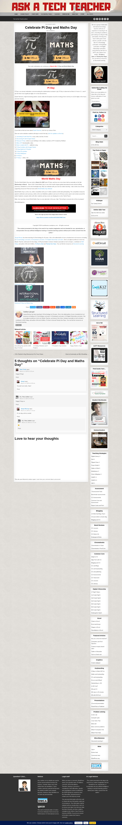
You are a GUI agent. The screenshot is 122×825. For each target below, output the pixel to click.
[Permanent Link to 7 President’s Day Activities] (60, 337)
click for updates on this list (55, 133)
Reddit (53, 307)
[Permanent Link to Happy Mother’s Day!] (78, 337)
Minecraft (93, 723)
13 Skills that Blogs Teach (98, 514)
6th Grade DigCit (95, 610)
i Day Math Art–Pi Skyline (24, 149)
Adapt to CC (94, 557)
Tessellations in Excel (97, 630)
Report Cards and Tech (97, 505)
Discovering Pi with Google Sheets (25, 138)
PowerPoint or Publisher (97, 706)
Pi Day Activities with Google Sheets (26, 147)
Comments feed (95, 755)
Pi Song (18, 157)
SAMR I (93, 477)
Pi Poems (19, 155)
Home (16, 14)
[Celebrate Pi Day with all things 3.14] (29, 282)
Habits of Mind (95, 468)
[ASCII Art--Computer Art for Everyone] (95, 156)
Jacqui (31, 312)
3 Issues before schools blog (99, 516)
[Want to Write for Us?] (103, 156)
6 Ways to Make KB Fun (97, 671)
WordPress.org (95, 758)
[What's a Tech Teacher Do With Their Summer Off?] (103, 174)
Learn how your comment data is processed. (48, 479)
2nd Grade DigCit (96, 598)
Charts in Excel (95, 621)
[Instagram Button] (105, 19)
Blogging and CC (95, 519)
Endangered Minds (96, 537)
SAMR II (93, 480)
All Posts (90, 14)
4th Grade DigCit (95, 604)
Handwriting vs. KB (96, 683)
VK (58, 307)
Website (19, 325)
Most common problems (98, 726)
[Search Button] (108, 19)
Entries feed (94, 752)
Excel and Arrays (96, 624)
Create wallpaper (95, 663)
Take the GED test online (98, 212)
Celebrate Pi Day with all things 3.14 (25, 284)
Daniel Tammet (37, 130)
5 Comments (51, 30)
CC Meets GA (95, 534)
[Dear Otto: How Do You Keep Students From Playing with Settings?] (95, 174)
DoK (92, 459)
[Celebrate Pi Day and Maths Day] (29, 263)
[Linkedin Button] (102, 19)
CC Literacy (94, 531)
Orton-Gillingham (96, 474)
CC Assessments (96, 497)
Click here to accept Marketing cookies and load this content (32, 114)
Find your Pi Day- (21, 140)
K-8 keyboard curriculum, (38, 239)
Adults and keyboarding (97, 674)
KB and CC (94, 689)
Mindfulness (94, 471)
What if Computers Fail (97, 729)
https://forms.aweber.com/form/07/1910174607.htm (50, 217)
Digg (63, 307)
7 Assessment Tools (96, 491)
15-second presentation (97, 703)
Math (54, 24)
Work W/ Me (65, 14)
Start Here (35, 14)
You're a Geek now (96, 654)
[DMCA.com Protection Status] (96, 768)
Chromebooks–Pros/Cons (98, 548)
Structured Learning (96, 741)
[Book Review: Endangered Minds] (103, 183)
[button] (30, 48)
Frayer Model (95, 465)
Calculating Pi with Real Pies (24, 136)
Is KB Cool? (94, 686)
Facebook (40, 307)
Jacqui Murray (18, 237)
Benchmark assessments (98, 494)
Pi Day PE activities (21, 151)
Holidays (49, 24)
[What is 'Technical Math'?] (95, 183)
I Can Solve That (95, 720)
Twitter (33, 307)
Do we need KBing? (96, 680)
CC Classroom (95, 577)
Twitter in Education (96, 651)
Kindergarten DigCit (96, 613)
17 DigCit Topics (95, 592)
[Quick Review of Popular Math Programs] (95, 165)
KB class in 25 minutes (97, 692)
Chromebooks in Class (97, 545)
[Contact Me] (95, 191)
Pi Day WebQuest (21, 153)
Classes (57, 14)
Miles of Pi (19, 143)
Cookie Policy (24, 14)
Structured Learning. (78, 244)
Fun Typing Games (96, 203)
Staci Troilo (23, 369)
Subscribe (96, 105)
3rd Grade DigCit (95, 601)
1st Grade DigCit (95, 595)
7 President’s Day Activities (59, 346)
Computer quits (95, 717)
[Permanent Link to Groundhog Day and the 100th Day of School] (23, 337)
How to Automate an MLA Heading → (77, 354)
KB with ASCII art (96, 695)
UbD (92, 483)
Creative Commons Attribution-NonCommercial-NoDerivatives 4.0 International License (48, 811)
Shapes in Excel (95, 627)
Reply (17, 377)
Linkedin (69, 307)
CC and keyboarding (96, 568)
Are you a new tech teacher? (99, 638)
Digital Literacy (95, 456)
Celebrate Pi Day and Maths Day (51, 27)
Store (82, 14)
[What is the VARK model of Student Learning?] (103, 191)
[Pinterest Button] (100, 19)
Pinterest (47, 307)
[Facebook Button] (97, 19)
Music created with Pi (22, 145)
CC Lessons (94, 528)
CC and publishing (96, 571)
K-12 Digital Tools (46, 14)
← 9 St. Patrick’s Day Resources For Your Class (28, 354)
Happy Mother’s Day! (76, 346)
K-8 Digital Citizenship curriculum (54, 239)
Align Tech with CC (96, 559)
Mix (74, 307)
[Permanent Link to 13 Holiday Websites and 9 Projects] (41, 337)
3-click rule (94, 714)
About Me (75, 14)
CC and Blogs (95, 565)
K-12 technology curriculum (23, 239)
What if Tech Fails (96, 732)
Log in (93, 749)
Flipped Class (95, 462)
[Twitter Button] (94, 19)
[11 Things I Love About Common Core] (103, 165)
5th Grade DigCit (95, 607)
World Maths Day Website (45, 188)
